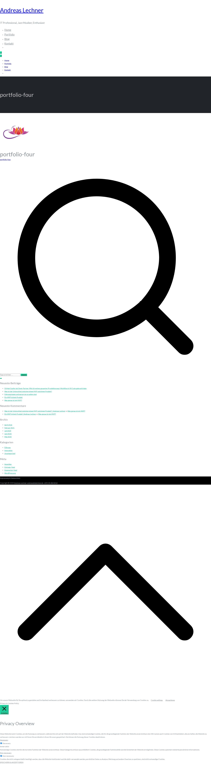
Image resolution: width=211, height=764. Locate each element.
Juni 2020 (8, 434)
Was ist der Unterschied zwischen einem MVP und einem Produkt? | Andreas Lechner (34, 411)
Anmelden (8, 464)
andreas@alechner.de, (35, 483)
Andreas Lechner (21, 10)
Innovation (8, 450)
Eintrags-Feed (9, 467)
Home (7, 29)
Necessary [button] (4, 740)
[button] (1, 378)
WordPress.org (10, 473)
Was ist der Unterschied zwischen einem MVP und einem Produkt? (28, 391)
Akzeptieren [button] (170, 700)
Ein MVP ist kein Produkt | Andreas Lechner (20, 414)
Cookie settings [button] (157, 700)
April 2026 (8, 425)
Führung (7, 448)
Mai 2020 (8, 437)
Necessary (7, 743)
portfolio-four (5, 159)
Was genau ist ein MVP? (13, 400)
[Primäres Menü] (1, 52)
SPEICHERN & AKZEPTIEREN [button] (11, 762)
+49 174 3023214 (50, 483)
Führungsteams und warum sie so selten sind (20, 394)
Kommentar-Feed (10, 470)
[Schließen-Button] (1, 56)
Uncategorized (9, 453)
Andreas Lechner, (20, 483)
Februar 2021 (9, 428)
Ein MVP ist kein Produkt (13, 397)
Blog (7, 38)
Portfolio (9, 34)
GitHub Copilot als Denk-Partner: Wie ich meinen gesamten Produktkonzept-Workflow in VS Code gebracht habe (45, 388)
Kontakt (9, 43)
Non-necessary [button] (5, 753)
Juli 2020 (7, 431)
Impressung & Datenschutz (10, 478)
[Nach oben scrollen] (105, 697)
